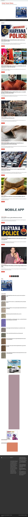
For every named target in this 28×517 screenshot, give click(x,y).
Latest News (5, 195)
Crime (1, 237)
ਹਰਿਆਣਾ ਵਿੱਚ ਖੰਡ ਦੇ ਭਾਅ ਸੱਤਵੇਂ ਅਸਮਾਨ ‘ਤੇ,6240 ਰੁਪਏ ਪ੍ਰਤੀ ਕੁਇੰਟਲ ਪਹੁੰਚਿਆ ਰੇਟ (13, 196)
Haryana (2, 195)
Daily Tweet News (7, 3)
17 (15, 276)
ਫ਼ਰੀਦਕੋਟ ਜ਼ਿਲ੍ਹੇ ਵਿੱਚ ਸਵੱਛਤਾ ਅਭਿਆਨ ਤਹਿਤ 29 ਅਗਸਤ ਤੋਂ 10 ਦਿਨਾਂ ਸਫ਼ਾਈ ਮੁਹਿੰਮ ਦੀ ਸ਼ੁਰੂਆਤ (22, 458)
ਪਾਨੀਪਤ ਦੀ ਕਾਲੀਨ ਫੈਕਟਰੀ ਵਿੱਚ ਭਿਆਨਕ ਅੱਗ (7, 118)
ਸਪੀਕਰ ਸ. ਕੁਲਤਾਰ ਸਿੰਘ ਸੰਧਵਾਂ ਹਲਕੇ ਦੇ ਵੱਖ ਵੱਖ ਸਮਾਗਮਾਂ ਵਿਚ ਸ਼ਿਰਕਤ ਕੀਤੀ (14, 333)
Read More (2, 45)
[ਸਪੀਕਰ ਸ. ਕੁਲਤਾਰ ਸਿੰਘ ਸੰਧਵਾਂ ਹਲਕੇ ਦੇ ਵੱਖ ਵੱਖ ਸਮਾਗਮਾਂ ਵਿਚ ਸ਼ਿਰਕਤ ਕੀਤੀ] (3, 333)
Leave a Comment (3, 197)
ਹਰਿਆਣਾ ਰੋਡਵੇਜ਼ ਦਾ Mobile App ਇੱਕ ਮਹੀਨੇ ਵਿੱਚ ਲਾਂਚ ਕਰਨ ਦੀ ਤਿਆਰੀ (11, 217)
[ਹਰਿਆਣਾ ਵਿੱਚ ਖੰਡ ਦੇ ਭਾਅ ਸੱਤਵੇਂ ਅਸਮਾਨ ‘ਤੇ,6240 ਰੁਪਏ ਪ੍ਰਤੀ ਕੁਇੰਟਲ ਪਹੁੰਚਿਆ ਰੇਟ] (14, 186)
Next (17, 276)
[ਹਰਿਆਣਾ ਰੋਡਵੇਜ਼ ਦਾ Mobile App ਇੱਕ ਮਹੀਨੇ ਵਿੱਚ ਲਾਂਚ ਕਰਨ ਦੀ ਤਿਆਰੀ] (14, 210)
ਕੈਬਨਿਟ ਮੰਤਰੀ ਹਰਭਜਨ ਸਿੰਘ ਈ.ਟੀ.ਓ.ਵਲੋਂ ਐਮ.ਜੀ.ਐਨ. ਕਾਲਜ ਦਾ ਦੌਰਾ (22, 469)
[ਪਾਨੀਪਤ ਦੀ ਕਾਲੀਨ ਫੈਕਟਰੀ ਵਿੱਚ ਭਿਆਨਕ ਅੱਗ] (14, 109)
